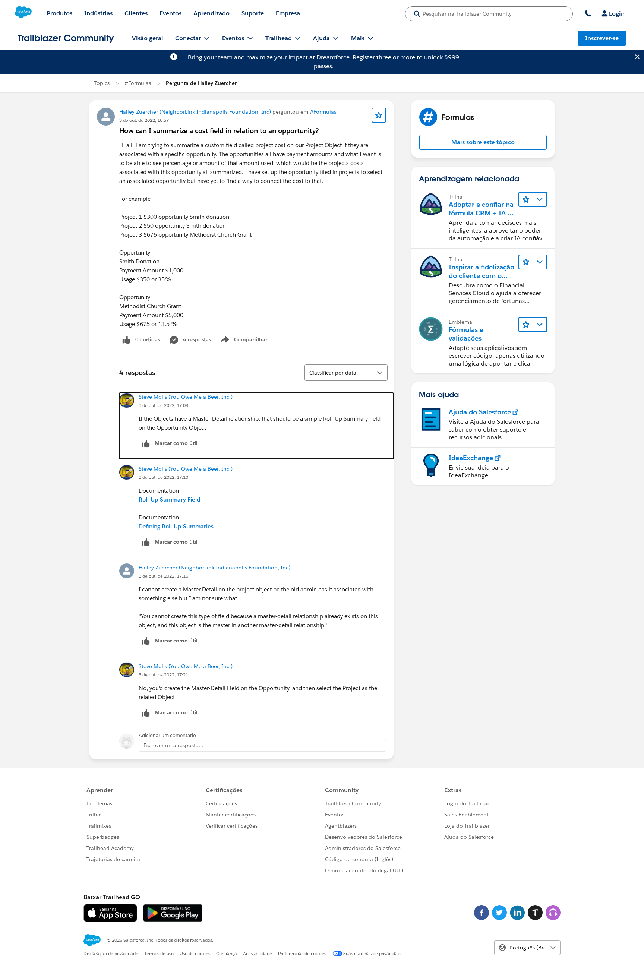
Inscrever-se (602, 38)
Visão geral (147, 38)
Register (364, 57)
